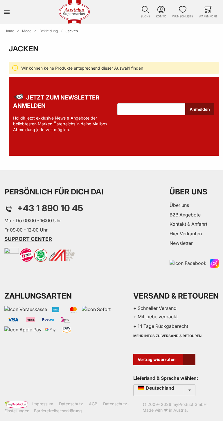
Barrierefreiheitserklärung (58, 410)
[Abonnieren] (199, 109)
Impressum (42, 403)
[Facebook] (188, 263)
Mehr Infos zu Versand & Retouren (167, 336)
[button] (145, 12)
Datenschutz (71, 403)
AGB (93, 403)
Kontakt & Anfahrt (188, 224)
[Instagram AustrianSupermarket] (214, 263)
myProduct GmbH (189, 404)
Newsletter (181, 243)
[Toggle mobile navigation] (7, 12)
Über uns (179, 205)
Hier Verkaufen (186, 233)
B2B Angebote (185, 215)
